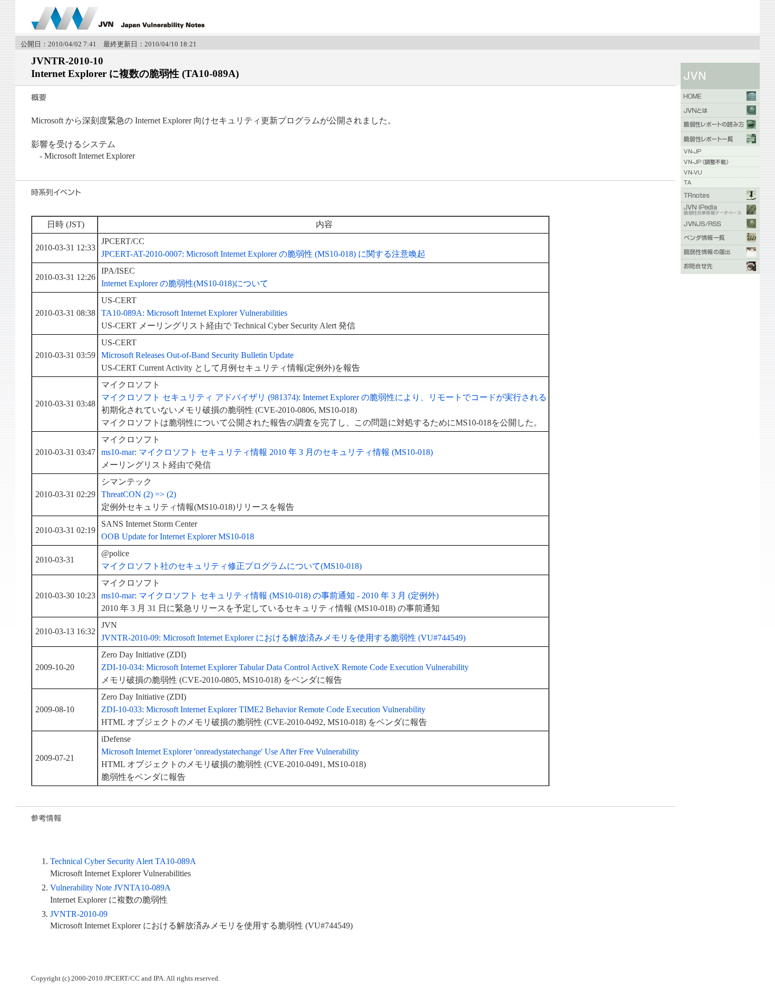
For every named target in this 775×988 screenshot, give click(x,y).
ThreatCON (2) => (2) (138, 494)
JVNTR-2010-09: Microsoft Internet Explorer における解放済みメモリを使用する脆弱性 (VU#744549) (283, 637)
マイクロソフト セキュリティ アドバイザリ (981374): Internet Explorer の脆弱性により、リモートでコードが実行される (324, 397)
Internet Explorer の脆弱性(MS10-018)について (184, 283)
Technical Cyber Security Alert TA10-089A (123, 861)
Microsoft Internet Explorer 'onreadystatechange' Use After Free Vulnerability (230, 751)
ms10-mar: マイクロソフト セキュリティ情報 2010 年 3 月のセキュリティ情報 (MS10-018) (267, 452)
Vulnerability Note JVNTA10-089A (110, 887)
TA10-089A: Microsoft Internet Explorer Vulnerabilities (194, 312)
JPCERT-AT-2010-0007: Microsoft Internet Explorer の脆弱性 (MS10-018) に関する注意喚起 (263, 253)
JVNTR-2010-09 (79, 913)
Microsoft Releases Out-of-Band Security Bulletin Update (197, 355)
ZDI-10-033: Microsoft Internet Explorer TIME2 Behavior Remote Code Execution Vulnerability (263, 709)
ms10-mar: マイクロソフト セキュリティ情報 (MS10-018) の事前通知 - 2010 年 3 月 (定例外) (270, 595)
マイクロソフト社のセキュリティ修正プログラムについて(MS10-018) (231, 565)
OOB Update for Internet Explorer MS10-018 (177, 536)
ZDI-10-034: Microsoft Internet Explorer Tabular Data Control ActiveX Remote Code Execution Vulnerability (285, 667)
